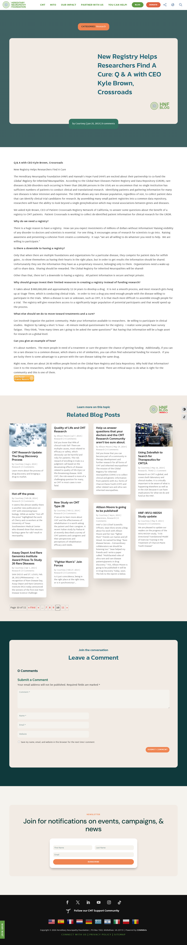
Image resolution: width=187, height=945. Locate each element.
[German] (89, 922)
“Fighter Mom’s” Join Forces (68, 564)
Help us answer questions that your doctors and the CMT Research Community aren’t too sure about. (110, 435)
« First (32, 607)
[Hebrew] (107, 922)
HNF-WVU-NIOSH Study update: (150, 515)
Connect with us (74, 935)
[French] (70, 922)
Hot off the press (23, 494)
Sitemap (120, 935)
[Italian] (116, 922)
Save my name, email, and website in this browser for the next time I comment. (58, 742)
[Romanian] (135, 922)
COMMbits (142, 930)
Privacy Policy (100, 935)
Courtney (80, 124)
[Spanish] (61, 922)
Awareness (101, 518)
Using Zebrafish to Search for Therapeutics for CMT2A (150, 457)
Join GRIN (2, 929)
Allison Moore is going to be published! (111, 509)
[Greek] (98, 922)
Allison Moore (63, 436)
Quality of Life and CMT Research (69, 430)
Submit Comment (158, 749)
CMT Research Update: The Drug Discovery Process (27, 456)
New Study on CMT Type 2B (66, 504)
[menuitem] (42, 5)
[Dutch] (79, 922)
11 (62, 607)
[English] (51, 922)
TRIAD (151, 471)
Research (101, 27)
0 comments (108, 124)
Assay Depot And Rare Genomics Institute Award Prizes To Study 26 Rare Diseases (27, 558)
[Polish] (126, 922)
